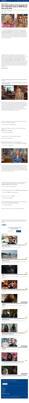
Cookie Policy (3, 390)
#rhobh (19, 136)
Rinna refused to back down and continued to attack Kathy (13, 59)
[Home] (4, 1)
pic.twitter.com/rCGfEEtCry (13, 184)
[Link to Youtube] (6, 393)
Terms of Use (3, 391)
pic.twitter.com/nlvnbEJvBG (15, 202)
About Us (3, 387)
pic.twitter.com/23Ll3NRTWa (8, 130)
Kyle (23, 58)
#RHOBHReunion (3, 184)
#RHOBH (13, 122)
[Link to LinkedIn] (8, 393)
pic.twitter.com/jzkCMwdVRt (23, 190)
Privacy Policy (3, 389)
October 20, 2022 (13, 124)
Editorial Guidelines (4, 388)
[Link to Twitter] (5, 393)
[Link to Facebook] (2, 393)
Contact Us (3, 392)
